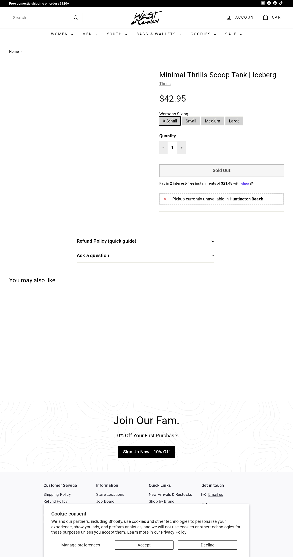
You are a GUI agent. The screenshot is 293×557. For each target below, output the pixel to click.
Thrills (165, 83)
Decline (207, 545)
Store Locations (110, 494)
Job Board (105, 501)
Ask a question (93, 255)
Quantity (167, 136)
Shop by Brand (161, 501)
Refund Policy (55, 501)
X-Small (171, 121)
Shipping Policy (57, 494)
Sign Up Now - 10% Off (146, 451)
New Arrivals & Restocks (170, 494)
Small (193, 121)
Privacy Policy (174, 532)
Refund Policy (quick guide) (106, 241)
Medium (214, 121)
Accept (144, 545)
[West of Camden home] (146, 17)
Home (14, 52)
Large (236, 121)
